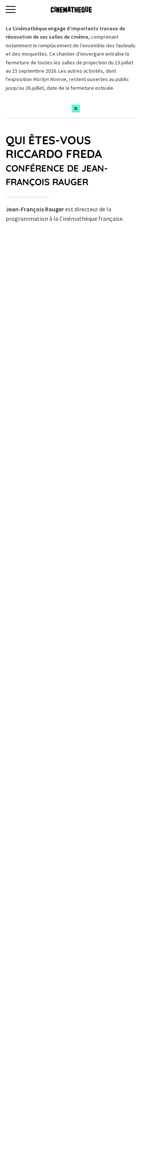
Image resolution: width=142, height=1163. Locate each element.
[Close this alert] (76, 108)
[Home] (71, 9)
